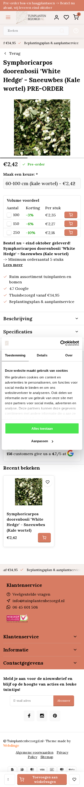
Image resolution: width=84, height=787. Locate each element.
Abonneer (63, 701)
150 (16, 223)
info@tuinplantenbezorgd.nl (38, 600)
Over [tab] (69, 355)
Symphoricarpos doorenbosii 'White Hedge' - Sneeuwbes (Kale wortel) (26, 522)
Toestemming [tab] (15, 355)
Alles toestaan (42, 428)
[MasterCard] (32, 769)
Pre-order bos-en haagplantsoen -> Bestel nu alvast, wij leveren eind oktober (39, 5)
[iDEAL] (22, 769)
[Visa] (42, 769)
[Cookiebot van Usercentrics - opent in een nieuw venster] (60, 343)
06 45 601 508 (25, 607)
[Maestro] (61, 769)
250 (16, 232)
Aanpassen (39, 441)
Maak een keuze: (20, 174)
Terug (14, 53)
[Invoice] (12, 769)
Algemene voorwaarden (34, 752)
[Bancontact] (51, 769)
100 (16, 214)
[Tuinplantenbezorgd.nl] (31, 17)
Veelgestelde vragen (31, 594)
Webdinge (11, 745)
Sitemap (46, 757)
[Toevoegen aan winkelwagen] (44, 537)
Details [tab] (42, 355)
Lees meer (13, 264)
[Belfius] (71, 769)
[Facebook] (29, 715)
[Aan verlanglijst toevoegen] (47, 482)
